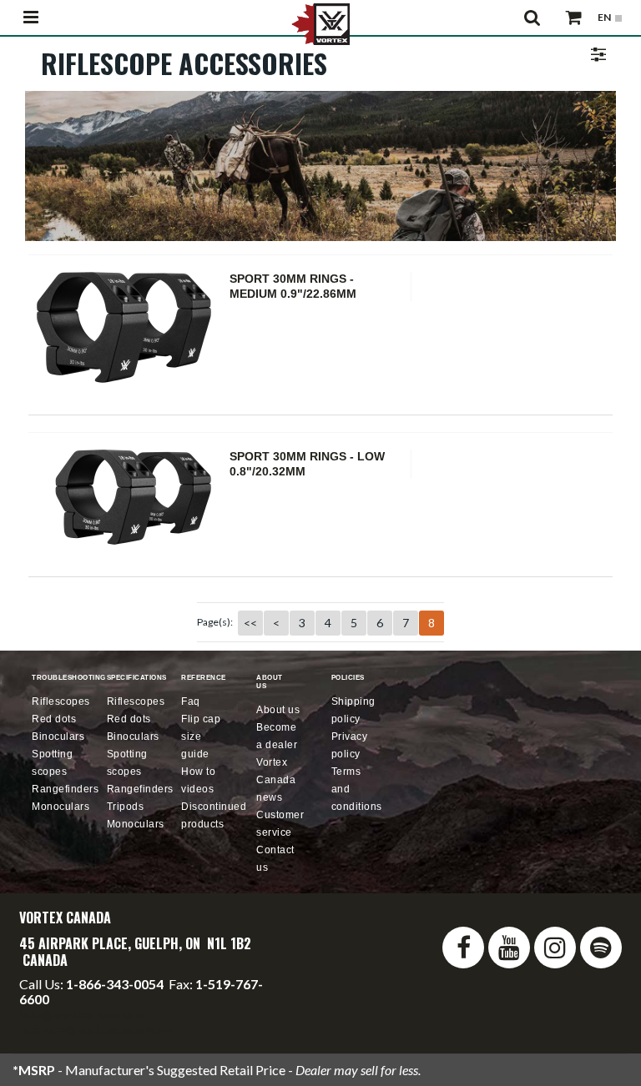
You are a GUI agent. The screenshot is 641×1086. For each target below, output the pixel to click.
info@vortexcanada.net (86, 1014)
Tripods (125, 806)
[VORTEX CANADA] (320, 22)
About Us (278, 710)
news (275, 780)
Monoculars (60, 806)
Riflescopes (61, 701)
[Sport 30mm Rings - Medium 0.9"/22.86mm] (127, 327)
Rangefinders (65, 789)
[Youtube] (509, 947)
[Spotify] (601, 947)
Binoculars (58, 736)
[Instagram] (555, 947)
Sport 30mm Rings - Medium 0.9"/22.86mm (293, 286)
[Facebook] (463, 947)
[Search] (533, 17)
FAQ (190, 701)
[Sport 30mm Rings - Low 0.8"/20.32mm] (127, 497)
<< (250, 623)
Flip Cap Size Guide (200, 736)
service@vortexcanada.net (100, 1029)
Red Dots (54, 719)
